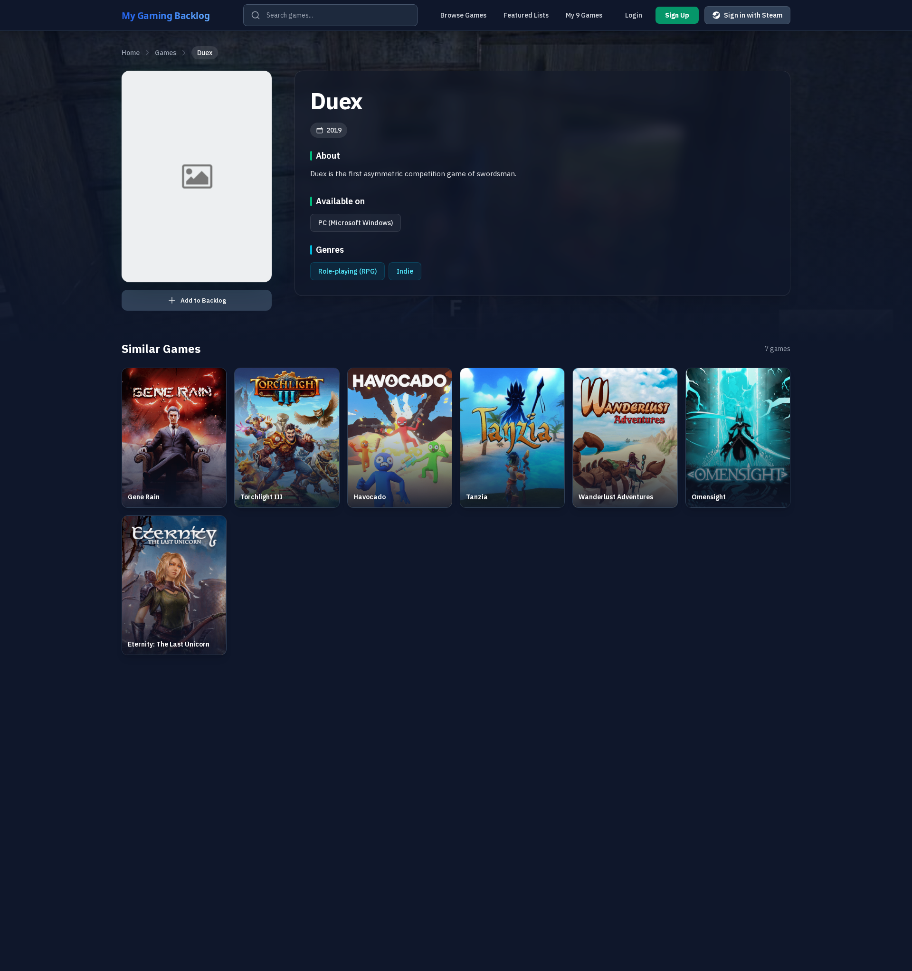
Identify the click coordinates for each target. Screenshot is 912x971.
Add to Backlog (203, 300)
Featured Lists (526, 15)
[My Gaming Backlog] (175, 15)
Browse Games (463, 15)
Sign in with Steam (753, 15)
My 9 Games (584, 15)
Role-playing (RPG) (347, 271)
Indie (405, 271)
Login (633, 15)
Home (131, 52)
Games (165, 52)
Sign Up (677, 15)
